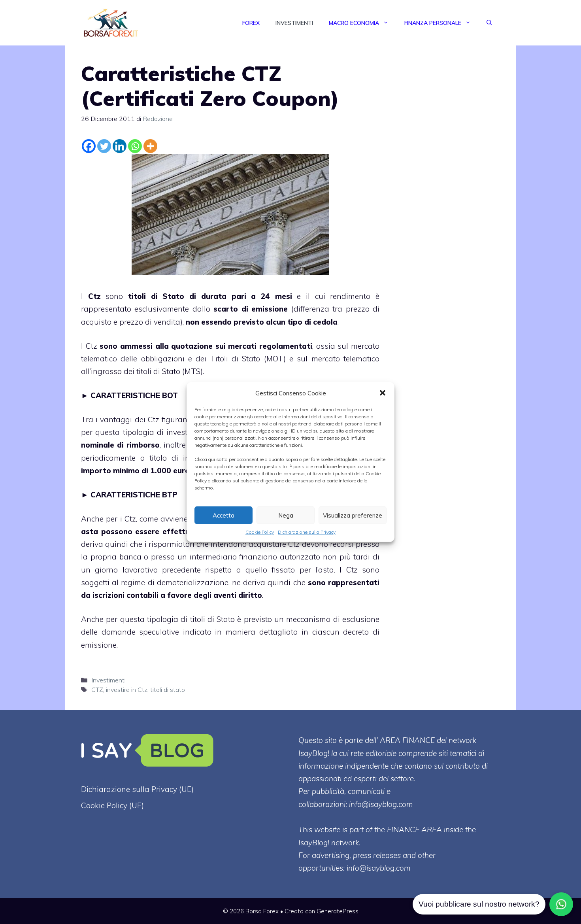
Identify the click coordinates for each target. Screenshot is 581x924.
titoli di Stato (156, 296)
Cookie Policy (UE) (112, 805)
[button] (383, 393)
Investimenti (294, 22)
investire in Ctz (126, 689)
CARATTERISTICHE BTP (134, 494)
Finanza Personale (432, 22)
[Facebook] (89, 146)
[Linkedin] (119, 146)
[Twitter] (104, 146)
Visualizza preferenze (352, 515)
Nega (285, 515)
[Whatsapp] (135, 146)
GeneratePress (337, 911)
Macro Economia (354, 22)
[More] (150, 146)
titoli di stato (167, 689)
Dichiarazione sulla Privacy (307, 532)
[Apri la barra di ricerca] (489, 23)
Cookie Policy (259, 532)
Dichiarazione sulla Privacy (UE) (137, 789)
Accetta (223, 515)
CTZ (97, 689)
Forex (251, 22)
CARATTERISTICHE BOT (134, 395)
